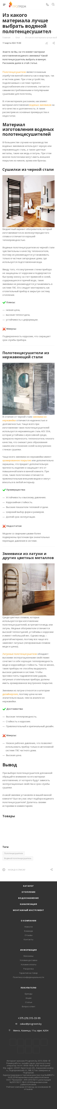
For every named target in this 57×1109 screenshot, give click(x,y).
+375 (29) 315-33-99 (29, 1018)
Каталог (28, 886)
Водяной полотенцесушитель (17, 858)
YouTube (44, 1042)
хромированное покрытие (16, 460)
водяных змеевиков (40, 104)
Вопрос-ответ (28, 1006)
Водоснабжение (28, 898)
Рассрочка (28, 968)
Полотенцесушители (14, 71)
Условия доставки (28, 960)
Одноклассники (20, 1050)
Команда (28, 931)
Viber (28, 1050)
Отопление (28, 892)
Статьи (28, 1002)
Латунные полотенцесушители (19, 653)
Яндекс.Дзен (36, 1050)
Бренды (28, 993)
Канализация (28, 904)
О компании (28, 920)
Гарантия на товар (28, 973)
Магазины (28, 956)
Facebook (20, 1042)
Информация (28, 950)
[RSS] (47, 43)
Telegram (36, 1042)
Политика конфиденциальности (28, 977)
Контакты (28, 939)
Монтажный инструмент (28, 910)
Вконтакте (13, 1042)
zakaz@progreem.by (31, 1023)
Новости (28, 926)
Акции (28, 998)
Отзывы (29, 935)
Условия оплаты (28, 964)
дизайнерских (10, 694)
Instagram (28, 1042)
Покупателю (28, 987)
